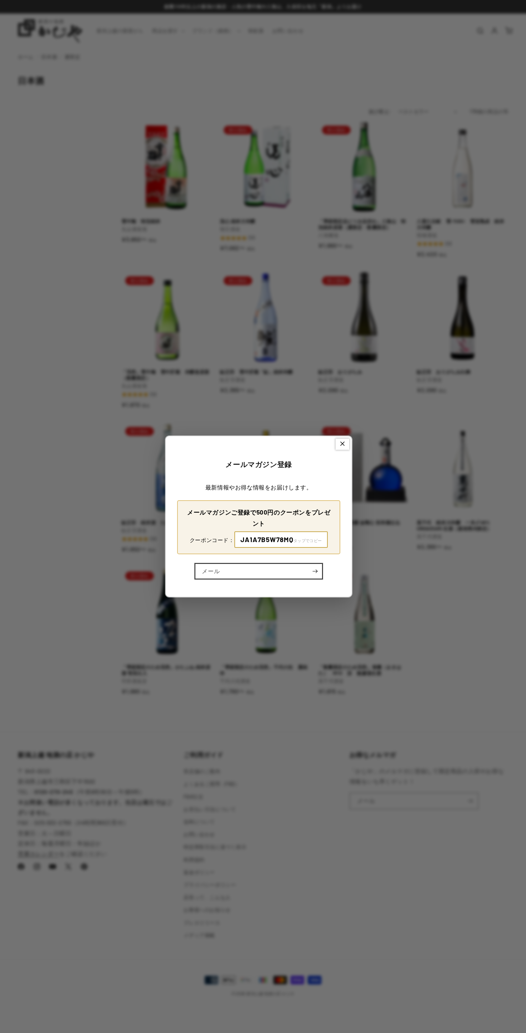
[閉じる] (342, 444)
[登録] (315, 571)
